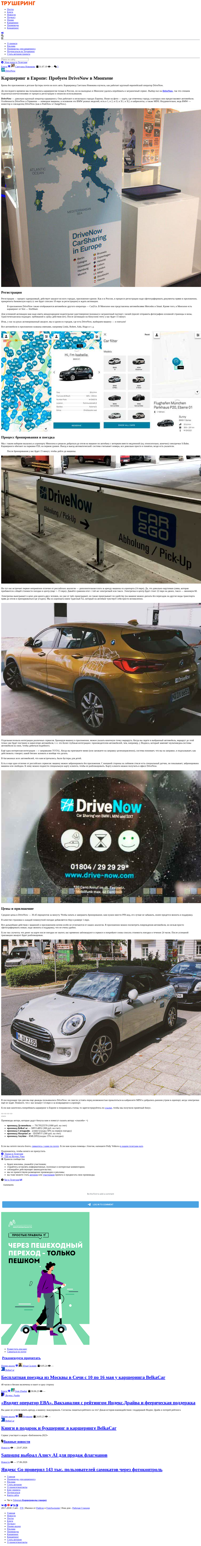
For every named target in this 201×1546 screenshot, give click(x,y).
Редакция (27, 1416)
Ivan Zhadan (21, 1391)
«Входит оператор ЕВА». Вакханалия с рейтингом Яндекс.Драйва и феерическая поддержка (98, 1402)
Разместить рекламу (17, 1349)
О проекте (12, 43)
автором (34, 1175)
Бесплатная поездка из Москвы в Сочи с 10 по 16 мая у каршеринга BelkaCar (83, 1377)
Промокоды (13, 25)
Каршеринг (13, 22)
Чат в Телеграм (11, 1180)
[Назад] (2, 1116)
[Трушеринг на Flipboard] (17, 1505)
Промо (10, 20)
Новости (11, 14)
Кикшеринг (13, 28)
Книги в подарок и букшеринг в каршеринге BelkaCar (58, 1428)
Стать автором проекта (18, 54)
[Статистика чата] (21, 1180)
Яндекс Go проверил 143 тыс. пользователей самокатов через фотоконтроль (81, 1469)
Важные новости (16, 1441)
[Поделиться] (5, 1113)
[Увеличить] (11, 1113)
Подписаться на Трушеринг (21, 51)
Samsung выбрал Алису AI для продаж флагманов (54, 1455)
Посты (10, 9)
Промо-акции (8, 1366)
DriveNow (168, 91)
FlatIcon (40, 1508)
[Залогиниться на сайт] (2, 33)
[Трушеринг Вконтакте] (2, 1505)
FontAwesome (53, 1508)
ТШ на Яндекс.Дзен (14, 1156)
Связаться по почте (16, 1351)
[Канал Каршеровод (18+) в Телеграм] (5, 1505)
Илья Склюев (29, 1366)
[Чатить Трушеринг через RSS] (14, 1505)
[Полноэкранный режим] (8, 1113)
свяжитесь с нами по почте (45, 1146)
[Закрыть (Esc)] (2, 1113)
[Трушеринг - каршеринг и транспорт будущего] (18, 4)
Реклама (11, 46)
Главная (11, 1476)
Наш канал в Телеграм (15, 62)
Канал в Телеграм (13, 1154)
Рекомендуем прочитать (21, 1358)
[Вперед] (5, 1116)
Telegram (30, 1500)
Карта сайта (13, 1495)
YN (21, 1508)
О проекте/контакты (17, 1487)
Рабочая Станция (81, 1508)
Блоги (10, 12)
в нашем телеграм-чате (131, 1146)
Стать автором (14, 1484)
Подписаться (13, 1492)
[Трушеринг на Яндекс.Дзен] (8, 1505)
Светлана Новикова (25, 66)
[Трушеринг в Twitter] (11, 1505)
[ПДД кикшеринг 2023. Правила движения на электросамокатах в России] (100, 1278)
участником (49, 1175)
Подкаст (11, 17)
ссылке (108, 1108)
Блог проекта (13, 1490)
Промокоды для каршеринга (21, 49)
